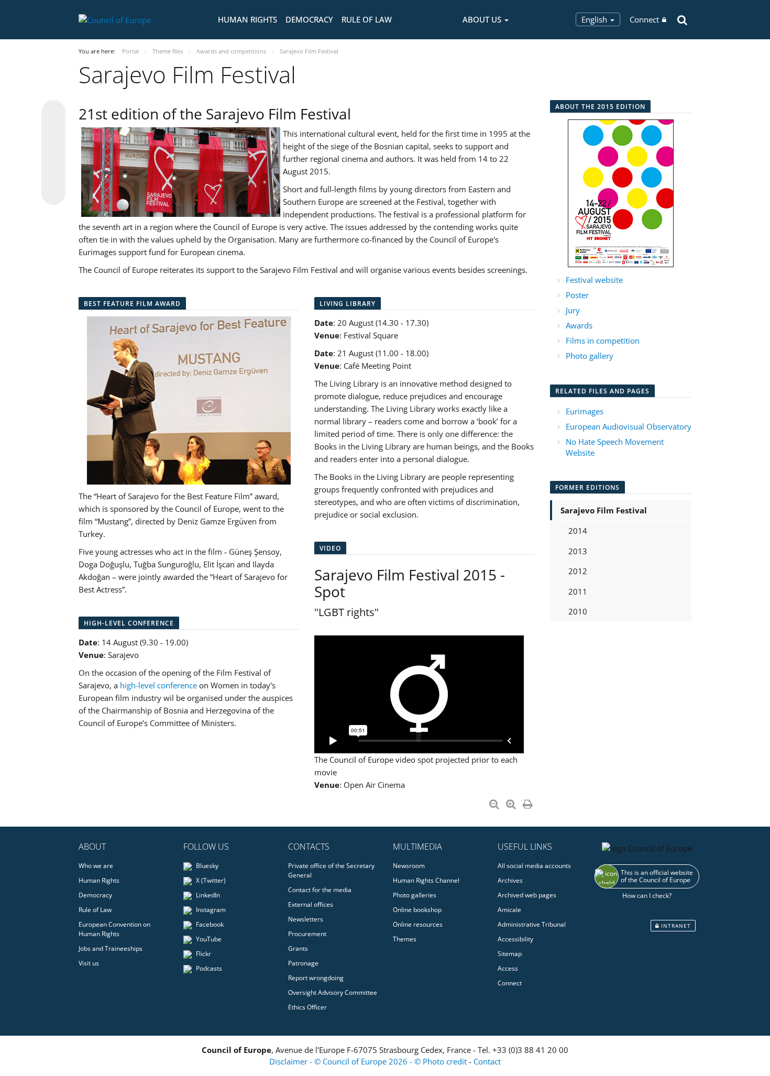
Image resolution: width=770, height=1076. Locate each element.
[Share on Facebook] (53, 153)
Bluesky (206, 865)
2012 (577, 571)
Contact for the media (319, 889)
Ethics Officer (307, 1007)
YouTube (208, 939)
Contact (487, 1061)
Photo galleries (414, 895)
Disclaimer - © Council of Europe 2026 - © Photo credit (369, 1061)
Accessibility (515, 939)
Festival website (594, 280)
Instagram (210, 909)
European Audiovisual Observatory (628, 426)
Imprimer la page (528, 802)
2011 (577, 591)
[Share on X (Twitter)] (53, 133)
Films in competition (603, 340)
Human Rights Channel (426, 880)
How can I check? (647, 895)
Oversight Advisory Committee (332, 992)
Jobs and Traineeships (110, 948)
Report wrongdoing (316, 977)
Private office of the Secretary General (331, 870)
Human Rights (247, 19)
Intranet (675, 925)
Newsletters (305, 919)
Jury (573, 310)
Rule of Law (367, 19)
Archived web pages (527, 895)
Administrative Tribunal (532, 924)
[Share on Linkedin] (53, 173)
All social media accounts (534, 865)
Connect (644, 19)
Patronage (303, 963)
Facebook (209, 924)
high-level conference (158, 685)
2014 (577, 530)
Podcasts (208, 968)
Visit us (89, 963)
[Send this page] (53, 193)
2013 (577, 551)
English (595, 19)
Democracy (309, 19)
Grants (298, 948)
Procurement (307, 933)
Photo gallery (589, 355)
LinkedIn (207, 895)
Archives (510, 880)
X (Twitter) (210, 880)
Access (508, 968)
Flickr (202, 953)
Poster (577, 295)
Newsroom (409, 865)
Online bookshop (417, 909)
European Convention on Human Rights (114, 929)
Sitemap (510, 953)
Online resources (418, 924)
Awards (579, 325)
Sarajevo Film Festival (603, 510)
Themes (404, 939)
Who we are (96, 865)
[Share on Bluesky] (53, 113)
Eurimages (584, 411)
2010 (577, 611)
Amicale (509, 909)
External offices (310, 904)
